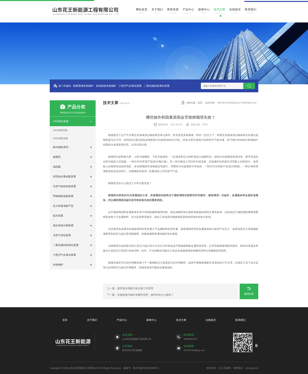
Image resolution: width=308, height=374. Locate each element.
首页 (200, 102)
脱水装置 (58, 215)
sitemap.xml (251, 368)
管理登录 (238, 368)
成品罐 (57, 166)
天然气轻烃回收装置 (64, 186)
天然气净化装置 (62, 235)
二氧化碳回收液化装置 (157, 85)
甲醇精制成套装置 (63, 196)
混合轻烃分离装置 (63, 225)
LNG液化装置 (60, 121)
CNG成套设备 (60, 138)
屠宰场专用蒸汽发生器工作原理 (135, 288)
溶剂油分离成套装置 (64, 176)
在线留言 (211, 320)
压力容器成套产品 (63, 205)
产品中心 (122, 320)
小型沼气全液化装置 (130, 85)
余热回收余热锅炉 (106, 85)
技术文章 (209, 102)
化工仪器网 (225, 368)
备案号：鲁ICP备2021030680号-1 (141, 368)
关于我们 (92, 320)
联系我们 (240, 320)
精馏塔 (57, 157)
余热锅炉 (58, 264)
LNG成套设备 (60, 130)
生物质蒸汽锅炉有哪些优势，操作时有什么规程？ (145, 294)
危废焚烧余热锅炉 (83, 85)
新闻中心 (151, 320)
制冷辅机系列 (60, 147)
